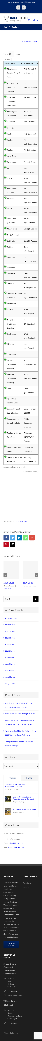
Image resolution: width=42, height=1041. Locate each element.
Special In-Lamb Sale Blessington (14, 411)
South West (11, 354)
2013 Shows (9, 657)
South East (11, 304)
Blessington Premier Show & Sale (13, 73)
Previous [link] (28, 472)
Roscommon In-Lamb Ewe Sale (13, 421)
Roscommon (12, 162)
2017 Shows (9, 631)
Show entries (12, 54)
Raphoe (10, 134)
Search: (8, 59)
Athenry (10, 168)
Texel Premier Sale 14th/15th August (20, 714)
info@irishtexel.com (28, 2)
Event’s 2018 (10, 64)
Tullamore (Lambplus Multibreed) (11, 101)
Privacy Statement (11, 1033)
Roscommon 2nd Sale (12, 190)
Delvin (9, 209)
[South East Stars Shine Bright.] (8, 810)
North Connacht (13, 235)
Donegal (10, 128)
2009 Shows (10, 684)
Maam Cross (12, 229)
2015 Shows (9, 644)
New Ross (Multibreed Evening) (11, 324)
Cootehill (10, 283)
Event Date (28, 64)
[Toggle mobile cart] (29, 20)
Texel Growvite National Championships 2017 (15, 785)
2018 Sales (19, 521)
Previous (27, 42)
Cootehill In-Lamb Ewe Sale (14, 296)
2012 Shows (9, 664)
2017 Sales (28, 583)
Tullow (9, 310)
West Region (12, 156)
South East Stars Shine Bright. (25, 809)
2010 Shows (10, 677)
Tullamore (11, 122)
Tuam (9, 178)
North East (11, 267)
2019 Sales (9, 583)
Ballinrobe (11, 241)
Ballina (9, 247)
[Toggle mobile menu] (35, 20)
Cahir (9, 389)
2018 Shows (10, 625)
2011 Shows (9, 671)
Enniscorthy (12, 334)
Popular (12, 778)
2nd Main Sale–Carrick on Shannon (13, 87)
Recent (29, 778)
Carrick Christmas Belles (14, 449)
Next (35, 42)
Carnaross (11, 273)
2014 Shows (9, 651)
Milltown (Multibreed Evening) (11, 364)
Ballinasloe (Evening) (11, 221)
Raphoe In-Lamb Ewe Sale (14, 435)
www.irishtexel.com (16, 847)
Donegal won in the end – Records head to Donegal (23, 798)
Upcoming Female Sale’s (12, 401)
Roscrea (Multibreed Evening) (11, 379)
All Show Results (11, 618)
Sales (25, 521)
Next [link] (35, 472)
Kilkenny (10, 344)
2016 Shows (10, 638)
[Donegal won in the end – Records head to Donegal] (8, 798)
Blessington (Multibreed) (12, 114)
